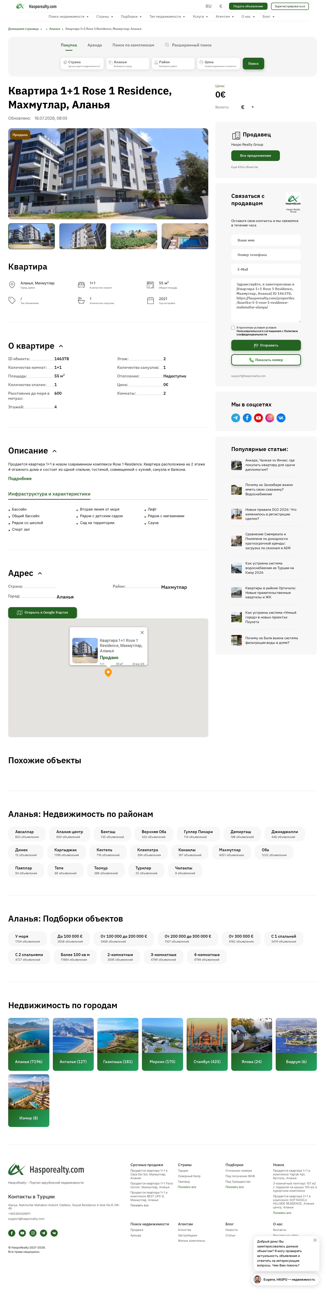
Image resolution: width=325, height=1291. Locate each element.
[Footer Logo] (64, 1169)
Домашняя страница (23, 29)
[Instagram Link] (269, 417)
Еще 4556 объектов (244, 167)
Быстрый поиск (167, 1274)
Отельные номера (239, 1170)
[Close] (142, 632)
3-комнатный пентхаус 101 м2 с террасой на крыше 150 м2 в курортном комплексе (295, 1187)
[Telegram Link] (235, 417)
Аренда (135, 1235)
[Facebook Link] (247, 417)
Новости (232, 1230)
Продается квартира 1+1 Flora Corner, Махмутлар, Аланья (151, 1185)
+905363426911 (19, 1213)
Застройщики (187, 1235)
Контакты (279, 1230)
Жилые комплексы (191, 1240)
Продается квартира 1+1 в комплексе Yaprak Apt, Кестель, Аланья (291, 1174)
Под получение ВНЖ (240, 1176)
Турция (183, 1170)
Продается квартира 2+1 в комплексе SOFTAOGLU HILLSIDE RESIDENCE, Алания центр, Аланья (293, 1202)
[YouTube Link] (258, 417)
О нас (278, 1224)
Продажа (136, 1230)
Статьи (230, 1235)
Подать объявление (248, 6)
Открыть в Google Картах (46, 612)
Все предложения (255, 155)
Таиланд (184, 1181)
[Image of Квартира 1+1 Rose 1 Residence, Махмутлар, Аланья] (108, 173)
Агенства (184, 1230)
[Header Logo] (37, 6)
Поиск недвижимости (149, 1224)
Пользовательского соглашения (259, 331)
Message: (266, 300)
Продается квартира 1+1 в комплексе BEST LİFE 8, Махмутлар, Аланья (148, 1196)
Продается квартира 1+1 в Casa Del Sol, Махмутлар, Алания (148, 1174)
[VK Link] (281, 417)
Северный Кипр (189, 1176)
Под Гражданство (238, 1181)
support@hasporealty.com (248, 376)
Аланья (54, 29)
